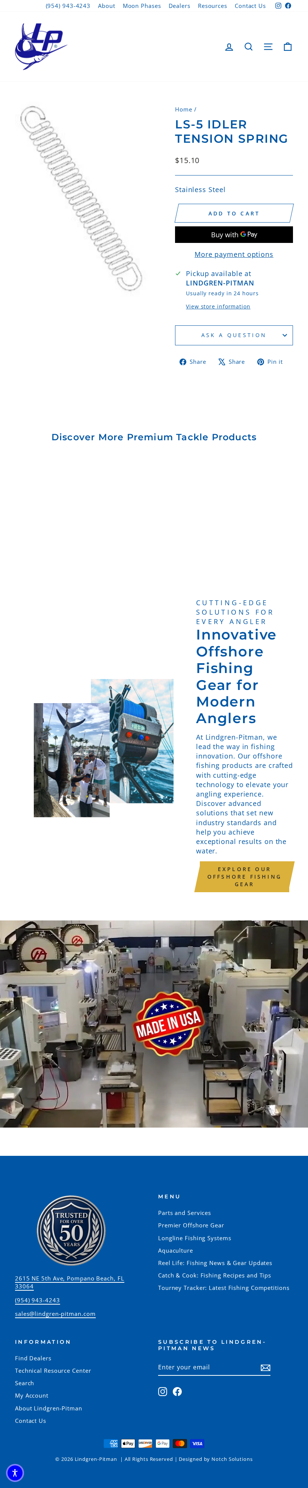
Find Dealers (33, 1358)
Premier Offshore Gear (191, 1225)
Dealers (179, 5)
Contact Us (250, 5)
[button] (15, 1473)
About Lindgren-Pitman (48, 1408)
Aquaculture (175, 1250)
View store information (218, 306)
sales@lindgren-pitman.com (55, 1313)
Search (24, 1383)
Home (183, 109)
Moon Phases (142, 5)
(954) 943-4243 (68, 5)
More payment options (234, 254)
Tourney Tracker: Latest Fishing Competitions (224, 1287)
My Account (31, 1395)
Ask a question (234, 335)
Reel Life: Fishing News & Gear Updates (215, 1263)
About (106, 5)
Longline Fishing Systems (194, 1238)
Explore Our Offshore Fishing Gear (244, 876)
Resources (212, 5)
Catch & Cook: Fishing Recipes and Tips (214, 1275)
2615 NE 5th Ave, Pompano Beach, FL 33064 (69, 1282)
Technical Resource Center (53, 1370)
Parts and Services (184, 1212)
